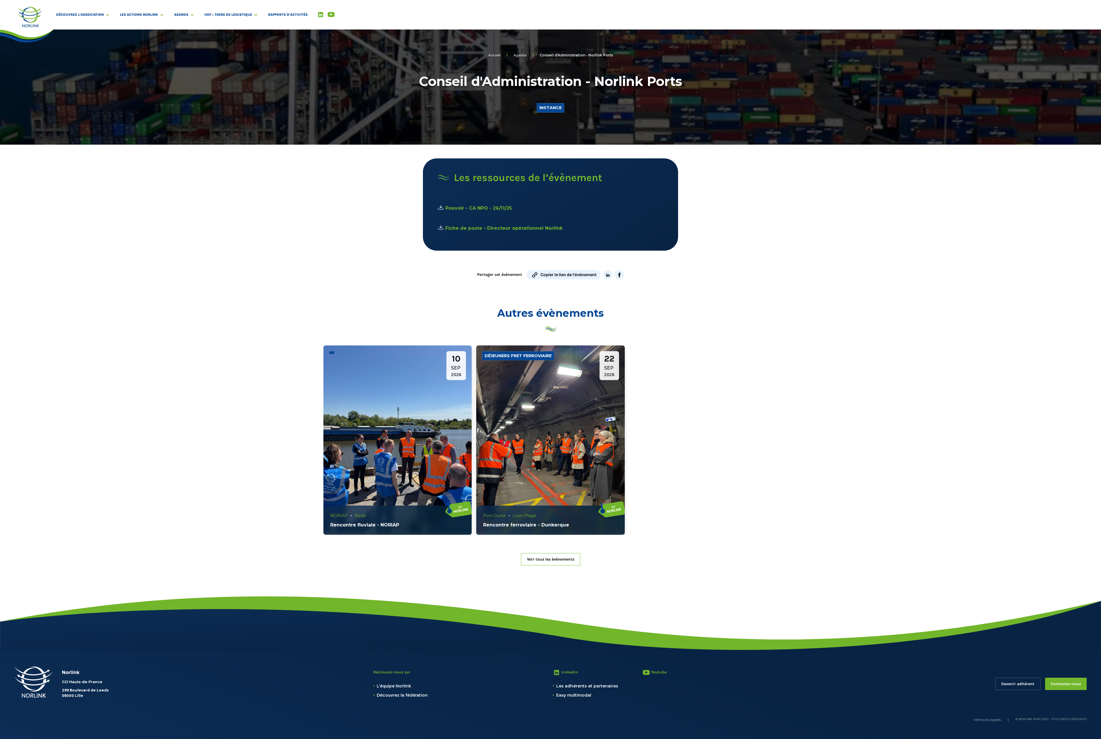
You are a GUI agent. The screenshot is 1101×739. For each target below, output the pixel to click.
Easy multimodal (573, 695)
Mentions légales (987, 720)
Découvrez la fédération (402, 695)
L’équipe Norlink (394, 686)
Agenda (181, 15)
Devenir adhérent (1017, 683)
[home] (29, 17)
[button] (85, 15)
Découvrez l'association (80, 15)
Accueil (494, 55)
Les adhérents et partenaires (587, 686)
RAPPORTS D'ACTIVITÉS (288, 15)
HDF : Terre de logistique (228, 15)
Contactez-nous (1066, 683)
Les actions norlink (139, 15)
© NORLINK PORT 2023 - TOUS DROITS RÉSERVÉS (1051, 719)
